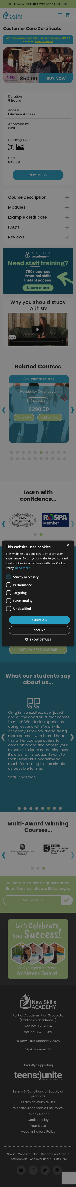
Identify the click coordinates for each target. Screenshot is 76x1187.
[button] (38, 639)
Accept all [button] (39, 620)
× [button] (67, 545)
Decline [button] (39, 630)
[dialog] (38, 593)
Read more (22, 568)
